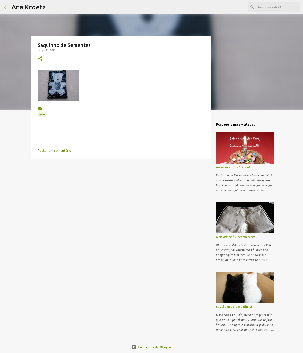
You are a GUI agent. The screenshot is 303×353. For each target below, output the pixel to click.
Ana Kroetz (29, 7)
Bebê (42, 114)
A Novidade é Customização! (235, 237)
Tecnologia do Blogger (154, 347)
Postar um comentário (54, 151)
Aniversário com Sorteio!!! (233, 167)
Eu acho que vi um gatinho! (234, 306)
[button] (40, 59)
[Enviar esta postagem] (40, 110)
